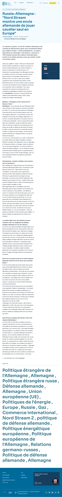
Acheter (40, 483)
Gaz (42, 407)
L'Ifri (15, 2)
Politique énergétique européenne (26, 431)
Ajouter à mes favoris (24, 36)
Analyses (21, 2)
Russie (28, 407)
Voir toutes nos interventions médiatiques (15, 9)
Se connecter (45, 3)
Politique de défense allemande (24, 457)
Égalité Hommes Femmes (8, 480)
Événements (30, 2)
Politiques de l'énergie (26, 402)
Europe (10, 407)
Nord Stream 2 (18, 418)
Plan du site (16, 492)
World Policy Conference (35, 491)
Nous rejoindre (6, 475)
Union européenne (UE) (22, 394)
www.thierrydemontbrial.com (23, 491)
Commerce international (29, 412)
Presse (4, 472)
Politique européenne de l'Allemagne (26, 439)
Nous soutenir (53, 3)
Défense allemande (23, 386)
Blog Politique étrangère (22, 493)
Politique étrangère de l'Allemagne (26, 373)
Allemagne (42, 375)
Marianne (24, 38)
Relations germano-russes (26, 447)
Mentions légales (10, 492)
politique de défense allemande (29, 420)
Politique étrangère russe (29, 381)
